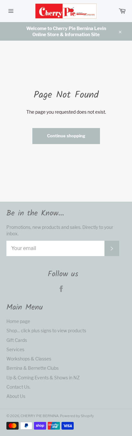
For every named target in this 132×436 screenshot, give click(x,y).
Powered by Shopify (77, 416)
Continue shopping (66, 135)
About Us (15, 396)
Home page (18, 321)
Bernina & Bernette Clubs (32, 368)
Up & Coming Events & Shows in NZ (43, 377)
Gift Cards (16, 340)
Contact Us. (18, 387)
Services (15, 349)
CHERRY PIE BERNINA (40, 416)
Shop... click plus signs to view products (46, 330)
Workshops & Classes (28, 358)
